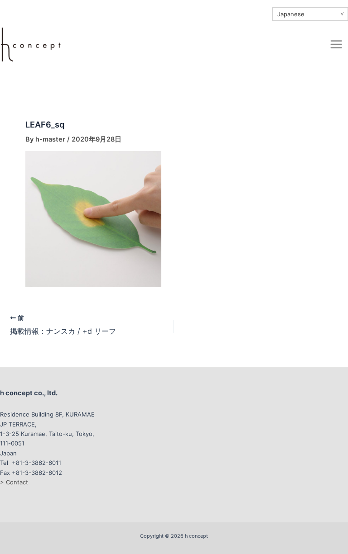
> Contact (14, 482)
